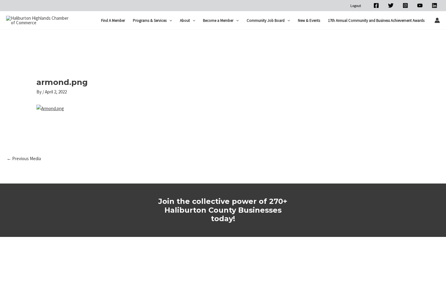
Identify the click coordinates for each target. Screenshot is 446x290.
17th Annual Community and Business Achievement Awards (376, 20)
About (185, 20)
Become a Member (218, 20)
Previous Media (24, 158)
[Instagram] (405, 5)
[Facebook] (376, 5)
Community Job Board (266, 20)
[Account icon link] (437, 20)
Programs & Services (150, 20)
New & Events (309, 20)
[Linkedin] (434, 5)
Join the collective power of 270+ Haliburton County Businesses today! (222, 210)
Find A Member (113, 20)
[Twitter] (390, 5)
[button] (169, 21)
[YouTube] (419, 5)
